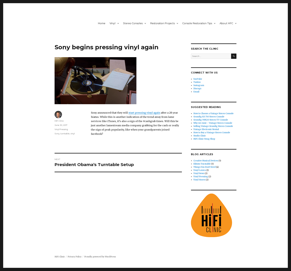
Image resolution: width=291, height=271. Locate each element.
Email (196, 91)
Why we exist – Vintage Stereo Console (212, 123)
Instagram (198, 85)
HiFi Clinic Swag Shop (204, 139)
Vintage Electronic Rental (206, 129)
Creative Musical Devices (205, 160)
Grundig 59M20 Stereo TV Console (210, 120)
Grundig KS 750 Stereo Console (208, 116)
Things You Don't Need (204, 167)
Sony (57, 133)
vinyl (72, 133)
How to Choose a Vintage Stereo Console (213, 113)
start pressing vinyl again (144, 112)
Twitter (197, 82)
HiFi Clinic (59, 121)
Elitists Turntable (202, 164)
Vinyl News (198, 173)
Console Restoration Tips (197, 23)
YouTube (197, 79)
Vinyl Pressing (61, 129)
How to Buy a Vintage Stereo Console (211, 132)
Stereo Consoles (133, 23)
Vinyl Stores (199, 179)
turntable (65, 133)
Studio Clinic (199, 135)
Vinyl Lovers (199, 170)
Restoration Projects (162, 23)
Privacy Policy (75, 256)
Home (101, 23)
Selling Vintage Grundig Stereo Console (213, 126)
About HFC (226, 23)
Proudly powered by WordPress (100, 256)
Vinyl (112, 23)
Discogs (197, 88)
